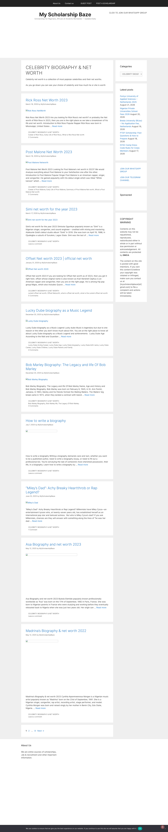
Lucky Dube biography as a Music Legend (59, 310)
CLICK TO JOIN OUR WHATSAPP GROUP (128, 13)
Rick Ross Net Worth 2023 (47, 100)
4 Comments (33, 350)
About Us (56, 3)
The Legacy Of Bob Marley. (68, 403)
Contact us (69, 3)
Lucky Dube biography (71, 345)
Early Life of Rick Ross (52, 135)
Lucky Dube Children (40, 347)
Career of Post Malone (36, 189)
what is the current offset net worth (94, 293)
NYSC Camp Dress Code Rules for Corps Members (130, 148)
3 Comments (33, 406)
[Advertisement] (128, 36)
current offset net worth (37, 293)
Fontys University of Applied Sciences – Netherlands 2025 (129, 99)
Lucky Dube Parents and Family (60, 347)
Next (40, 731)
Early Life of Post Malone (55, 189)
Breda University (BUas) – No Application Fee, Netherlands (131, 123)
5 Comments (33, 194)
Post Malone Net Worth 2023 (49, 152)
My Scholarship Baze (65, 14)
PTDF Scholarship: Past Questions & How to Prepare (130, 136)
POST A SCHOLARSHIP (105, 3)
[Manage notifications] (162, 827)
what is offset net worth (70, 293)
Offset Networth (53, 293)
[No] (165, 828)
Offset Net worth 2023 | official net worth (59, 258)
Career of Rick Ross (35, 135)
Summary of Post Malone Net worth (80, 189)
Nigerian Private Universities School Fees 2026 (128, 111)
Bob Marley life (51, 403)
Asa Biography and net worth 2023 (53, 544)
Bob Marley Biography (36, 403)
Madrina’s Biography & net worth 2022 (56, 631)
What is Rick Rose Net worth (73, 135)
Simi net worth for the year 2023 (51, 209)
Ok (140, 828)
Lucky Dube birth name (90, 345)
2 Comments (33, 137)
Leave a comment (35, 244)
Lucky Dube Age (55, 345)
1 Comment (32, 530)
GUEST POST (86, 3)
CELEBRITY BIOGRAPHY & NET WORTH (43, 132)
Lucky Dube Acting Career (38, 345)
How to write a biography (46, 421)
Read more (57, 126)
